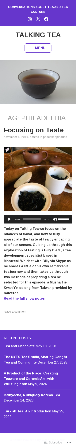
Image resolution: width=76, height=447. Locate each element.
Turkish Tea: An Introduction (27, 411)
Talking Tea (38, 35)
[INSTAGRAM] (29, 18)
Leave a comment (15, 311)
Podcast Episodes (55, 137)
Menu (40, 48)
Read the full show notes (24, 298)
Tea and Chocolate (19, 346)
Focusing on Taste (34, 130)
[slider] (64, 219)
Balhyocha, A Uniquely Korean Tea (32, 395)
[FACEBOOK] (46, 18)
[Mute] (55, 219)
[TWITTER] (38, 18)
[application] (38, 219)
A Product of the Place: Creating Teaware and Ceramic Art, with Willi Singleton (31, 379)
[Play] (9, 219)
